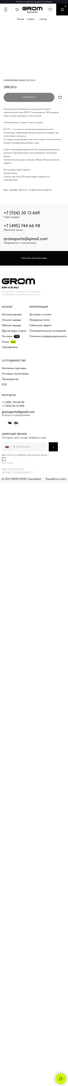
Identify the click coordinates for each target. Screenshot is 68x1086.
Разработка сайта (56, 478)
